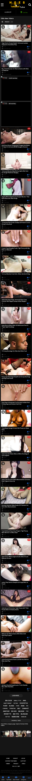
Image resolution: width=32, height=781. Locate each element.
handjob (23, 716)
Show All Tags (16, 720)
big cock (8, 700)
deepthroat (8, 703)
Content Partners (11, 761)
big (27, 705)
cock (17, 705)
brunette (7, 714)
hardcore (15, 717)
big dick (21, 711)
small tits (17, 700)
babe (22, 706)
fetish (16, 703)
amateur (6, 711)
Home (8, 758)
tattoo (7, 716)
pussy (5, 706)
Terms (8, 763)
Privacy (15, 763)
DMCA (23, 763)
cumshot (25, 708)
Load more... (16, 695)
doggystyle (24, 703)
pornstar (12, 708)
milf (18, 708)
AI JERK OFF (8, 12)
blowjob (24, 714)
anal (24, 700)
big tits (16, 714)
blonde (11, 706)
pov (27, 711)
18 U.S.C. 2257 (16, 766)
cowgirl (5, 708)
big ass (14, 711)
